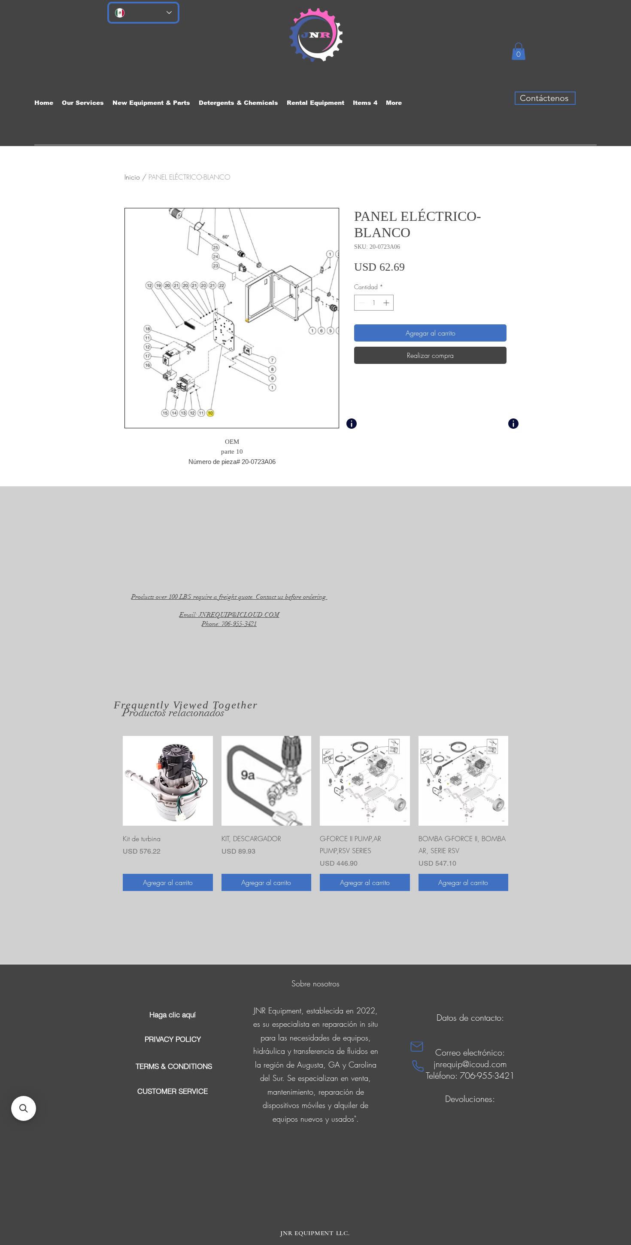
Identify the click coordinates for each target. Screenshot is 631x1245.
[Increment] (387, 302)
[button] (518, 51)
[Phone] (418, 1066)
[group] (315, 813)
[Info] (351, 423)
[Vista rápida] (168, 781)
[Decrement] (360, 302)
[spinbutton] (374, 302)
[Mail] (417, 1047)
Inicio (132, 177)
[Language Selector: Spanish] (143, 13)
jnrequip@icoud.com (470, 1064)
